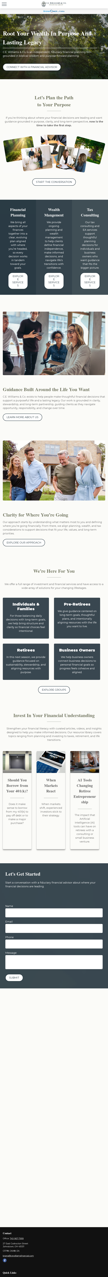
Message (11, 952)
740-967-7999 (17, 1238)
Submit (14, 977)
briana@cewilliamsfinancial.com (18, 1256)
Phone (9, 937)
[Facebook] (5, 1260)
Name (9, 906)
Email (9, 921)
